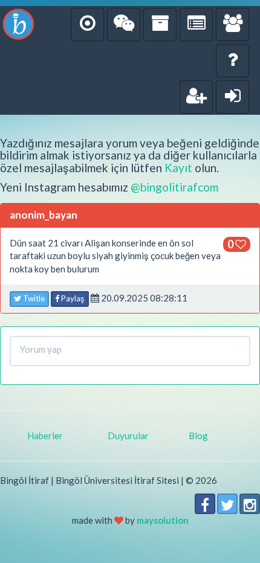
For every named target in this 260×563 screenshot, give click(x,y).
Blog (198, 435)
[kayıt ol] (196, 97)
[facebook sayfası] (205, 504)
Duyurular (128, 435)
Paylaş (72, 298)
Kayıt (178, 168)
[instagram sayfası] (249, 504)
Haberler (45, 435)
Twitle (33, 298)
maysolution (163, 520)
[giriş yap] (232, 97)
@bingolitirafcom (174, 187)
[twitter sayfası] (227, 504)
